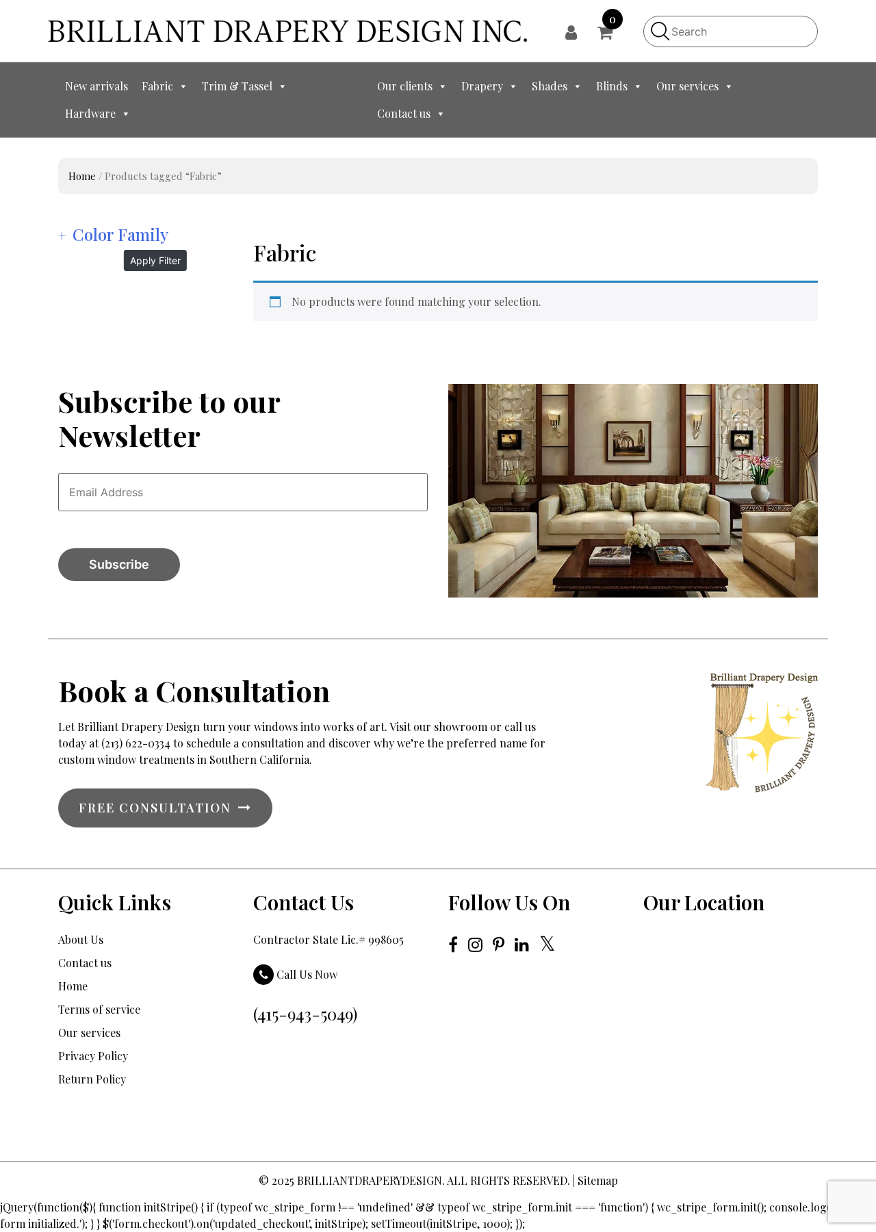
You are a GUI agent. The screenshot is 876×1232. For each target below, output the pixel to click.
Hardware (90, 113)
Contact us (403, 113)
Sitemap (598, 1180)
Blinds (612, 86)
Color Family (120, 234)
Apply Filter (155, 260)
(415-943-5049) (305, 1014)
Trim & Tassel (237, 86)
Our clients (405, 86)
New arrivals (96, 86)
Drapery (482, 86)
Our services (687, 86)
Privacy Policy (93, 1056)
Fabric (157, 86)
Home (82, 176)
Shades (549, 86)
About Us (80, 939)
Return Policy (92, 1079)
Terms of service (99, 1009)
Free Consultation (155, 807)
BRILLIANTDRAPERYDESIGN (369, 1180)
